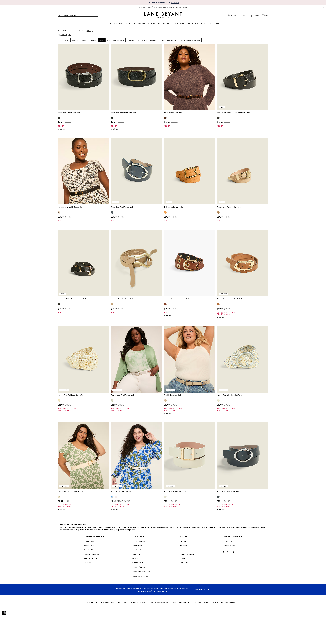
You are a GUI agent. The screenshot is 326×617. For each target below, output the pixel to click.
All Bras (162, 7)
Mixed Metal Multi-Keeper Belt (70, 207)
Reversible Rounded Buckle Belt (123, 112)
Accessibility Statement (139, 602)
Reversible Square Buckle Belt (176, 491)
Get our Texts (227, 541)
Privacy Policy (122, 602)
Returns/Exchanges (90, 558)
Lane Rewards (137, 546)
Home (60, 31)
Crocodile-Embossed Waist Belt (70, 491)
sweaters (63, 530)
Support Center (89, 546)
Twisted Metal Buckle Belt (174, 207)
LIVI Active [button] (178, 23)
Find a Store (184, 563)
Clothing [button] (139, 23)
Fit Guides (183, 546)
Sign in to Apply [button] (201, 590)
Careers (182, 558)
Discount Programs (138, 567)
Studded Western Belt (172, 395)
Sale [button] (216, 23)
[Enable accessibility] (4, 613)
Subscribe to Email (229, 546)
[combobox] (78, 15)
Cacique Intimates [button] (158, 23)
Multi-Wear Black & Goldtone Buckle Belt (233, 112)
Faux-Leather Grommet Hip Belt (176, 299)
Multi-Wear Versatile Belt (121, 491)
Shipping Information (91, 554)
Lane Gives (184, 550)
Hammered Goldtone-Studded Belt (72, 299)
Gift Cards (135, 558)
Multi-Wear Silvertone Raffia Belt (230, 395)
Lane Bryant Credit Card (140, 550)
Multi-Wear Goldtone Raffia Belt (71, 395)
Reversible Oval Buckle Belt (69, 112)
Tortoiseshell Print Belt (173, 112)
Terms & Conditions (107, 602)
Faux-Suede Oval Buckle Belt (122, 395)
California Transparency (201, 602)
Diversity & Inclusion (187, 554)
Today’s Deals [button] (114, 23)
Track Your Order (89, 550)
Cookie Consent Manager (180, 602)
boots (71, 530)
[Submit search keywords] (99, 14)
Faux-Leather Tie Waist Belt (122, 299)
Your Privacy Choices (158, 602)
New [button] (128, 23)
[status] (88, 31)
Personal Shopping (138, 541)
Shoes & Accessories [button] (199, 23)
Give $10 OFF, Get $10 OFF (142, 576)
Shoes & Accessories (71, 31)
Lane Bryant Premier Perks (141, 571)
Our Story (183, 541)
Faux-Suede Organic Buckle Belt (230, 207)
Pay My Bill (136, 554)
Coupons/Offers (138, 563)
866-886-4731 (89, 541)
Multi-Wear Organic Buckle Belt (229, 299)
